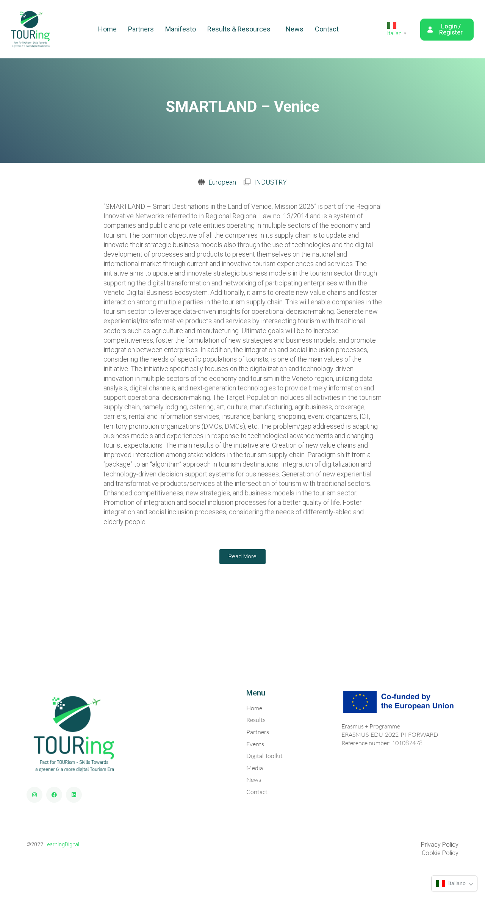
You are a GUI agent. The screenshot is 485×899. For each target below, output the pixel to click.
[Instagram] (34, 795)
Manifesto (180, 29)
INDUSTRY (270, 182)
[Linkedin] (74, 795)
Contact (327, 29)
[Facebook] (54, 795)
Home (107, 29)
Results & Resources (239, 29)
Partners (141, 29)
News (295, 29)
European (222, 182)
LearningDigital (61, 844)
